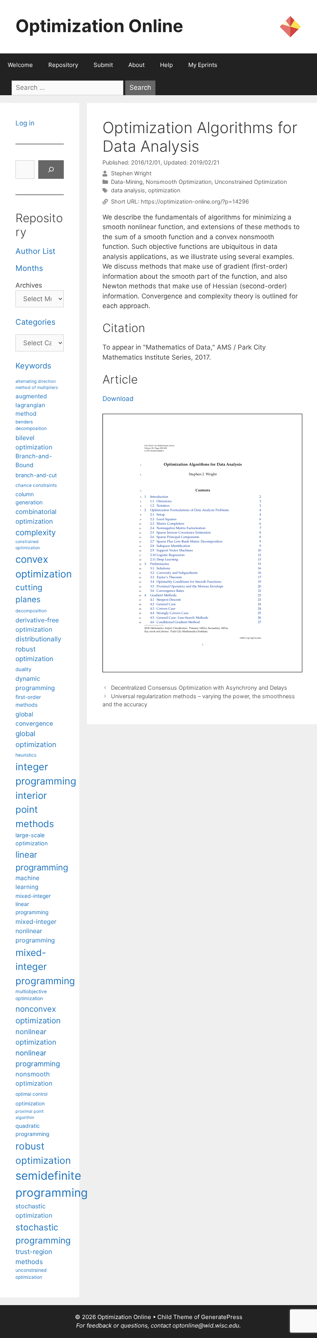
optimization (164, 190)
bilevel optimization (33, 442)
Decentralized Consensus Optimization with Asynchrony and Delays (199, 687)
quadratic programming (32, 1129)
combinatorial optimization (35, 516)
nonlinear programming (37, 1058)
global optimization (35, 739)
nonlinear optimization (35, 1036)
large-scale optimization (31, 839)
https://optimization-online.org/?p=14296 (195, 201)
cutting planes (29, 593)
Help (166, 65)
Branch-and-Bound (33, 460)
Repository (63, 65)
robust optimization (43, 1153)
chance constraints (36, 485)
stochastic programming (43, 1234)
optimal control (31, 1094)
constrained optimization (27, 544)
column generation (29, 498)
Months (29, 268)
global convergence (34, 719)
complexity (35, 532)
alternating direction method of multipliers (36, 384)
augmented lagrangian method (31, 404)
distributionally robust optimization (38, 649)
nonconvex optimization (38, 1014)
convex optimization (43, 566)
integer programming (45, 774)
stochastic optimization (33, 1210)
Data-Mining (127, 181)
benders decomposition (31, 425)
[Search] (51, 169)
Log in (24, 123)
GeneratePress (221, 1317)
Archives (28, 285)
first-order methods (28, 701)
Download (118, 399)
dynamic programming (35, 683)
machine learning (27, 882)
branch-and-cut (36, 475)
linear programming (41, 861)
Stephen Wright (131, 173)
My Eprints (202, 65)
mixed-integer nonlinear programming (35, 931)
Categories (35, 322)
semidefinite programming (51, 1184)
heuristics (25, 755)
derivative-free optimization (37, 624)
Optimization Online (99, 25)
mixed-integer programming (45, 967)
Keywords (33, 365)
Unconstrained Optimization (251, 181)
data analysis (128, 190)
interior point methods (34, 809)
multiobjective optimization (31, 995)
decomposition (31, 610)
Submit (103, 65)
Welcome (20, 65)
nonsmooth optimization (34, 1078)
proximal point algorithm (29, 1114)
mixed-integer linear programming (33, 904)
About (136, 65)
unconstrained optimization (30, 1273)
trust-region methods (33, 1256)
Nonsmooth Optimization (178, 181)
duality (23, 669)
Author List (35, 251)
